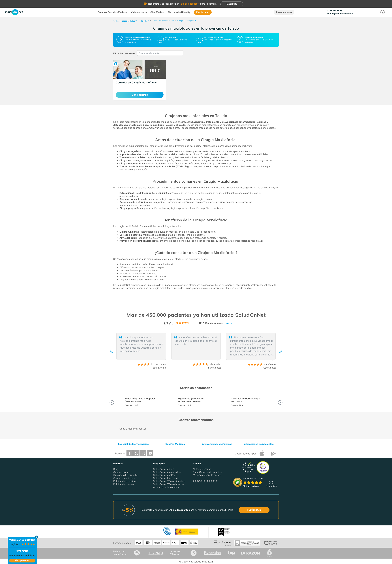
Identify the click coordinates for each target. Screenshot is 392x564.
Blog (115, 469)
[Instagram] (143, 453)
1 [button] (192, 377)
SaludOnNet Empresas (165, 478)
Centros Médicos (175, 444)
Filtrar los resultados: (124, 53)
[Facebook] (129, 453)
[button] (111, 351)
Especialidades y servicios (133, 444)
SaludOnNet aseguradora (167, 472)
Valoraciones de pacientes (258, 444)
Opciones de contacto (125, 475)
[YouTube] (150, 453)
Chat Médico (157, 12)
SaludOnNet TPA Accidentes (169, 481)
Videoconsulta (139, 12)
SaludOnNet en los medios (207, 472)
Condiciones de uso (124, 478)
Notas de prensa (202, 469)
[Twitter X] (136, 453)
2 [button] (197, 377)
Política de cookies (123, 484)
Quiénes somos (121, 472)
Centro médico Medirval (132, 428)
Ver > (229, 323)
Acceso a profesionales (166, 487)
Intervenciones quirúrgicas (217, 444)
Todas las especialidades (124, 21)
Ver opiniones (22, 560)
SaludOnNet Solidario (205, 480)
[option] (196, 351)
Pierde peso (202, 12)
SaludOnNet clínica (163, 469)
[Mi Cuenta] (382, 12)
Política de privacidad (125, 481)
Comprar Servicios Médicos (112, 12)
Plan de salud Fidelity (179, 12)
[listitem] (139, 80)
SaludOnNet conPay (164, 475)
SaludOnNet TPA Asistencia (168, 484)
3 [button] (202, 377)
